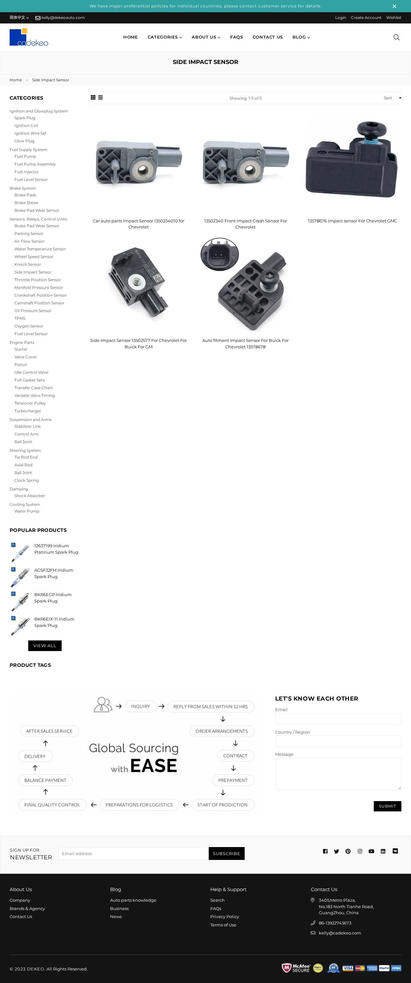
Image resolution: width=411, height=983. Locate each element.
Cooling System (25, 504)
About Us (205, 37)
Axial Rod (23, 464)
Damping (19, 489)
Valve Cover (25, 356)
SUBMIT (387, 806)
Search (217, 900)
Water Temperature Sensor (40, 248)
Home (130, 37)
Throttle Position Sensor (37, 279)
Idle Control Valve (31, 372)
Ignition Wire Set (30, 133)
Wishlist (393, 17)
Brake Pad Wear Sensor (36, 210)
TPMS (19, 318)
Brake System (23, 188)
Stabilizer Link (27, 426)
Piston (20, 364)
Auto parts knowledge (133, 900)
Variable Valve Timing (34, 395)
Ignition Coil (26, 125)
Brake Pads (25, 194)
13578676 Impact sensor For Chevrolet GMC (352, 220)
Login (340, 17)
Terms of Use (223, 924)
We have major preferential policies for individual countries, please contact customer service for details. (206, 6)
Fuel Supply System (29, 149)
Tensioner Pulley (30, 403)
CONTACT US (268, 37)
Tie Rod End (26, 457)
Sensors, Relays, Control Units (38, 219)
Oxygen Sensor (28, 326)
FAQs (236, 37)
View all (45, 645)
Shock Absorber (29, 495)
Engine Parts (22, 342)
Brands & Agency (27, 908)
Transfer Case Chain (33, 387)
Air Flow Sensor (29, 241)
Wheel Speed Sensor (34, 256)
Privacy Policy (224, 916)
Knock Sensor (27, 264)
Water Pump (26, 511)
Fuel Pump (25, 156)
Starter (21, 349)
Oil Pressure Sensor (33, 310)
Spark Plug (24, 117)
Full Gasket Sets (29, 380)
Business (119, 908)
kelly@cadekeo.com (340, 932)
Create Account (366, 17)
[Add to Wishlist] (180, 130)
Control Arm (26, 434)
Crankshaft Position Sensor (40, 295)
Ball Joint (23, 441)
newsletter (31, 854)
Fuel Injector (26, 171)
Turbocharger (27, 410)
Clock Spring (26, 480)
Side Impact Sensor (33, 272)
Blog (300, 37)
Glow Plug (24, 141)
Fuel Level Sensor (31, 179)
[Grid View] (93, 98)
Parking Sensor (29, 233)
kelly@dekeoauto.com (62, 17)
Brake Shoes (26, 202)
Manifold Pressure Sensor (38, 287)
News (116, 916)
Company (20, 900)
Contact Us (21, 916)
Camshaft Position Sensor (39, 302)
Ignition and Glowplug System (39, 111)
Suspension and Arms (31, 419)
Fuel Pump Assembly (35, 164)
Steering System (25, 450)
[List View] (100, 98)
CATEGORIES (163, 37)
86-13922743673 (335, 922)
